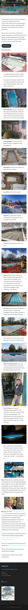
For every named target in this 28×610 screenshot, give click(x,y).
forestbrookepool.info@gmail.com (9, 569)
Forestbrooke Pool (10, 2)
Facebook (4, 582)
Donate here (6, 46)
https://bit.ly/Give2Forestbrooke (17, 545)
